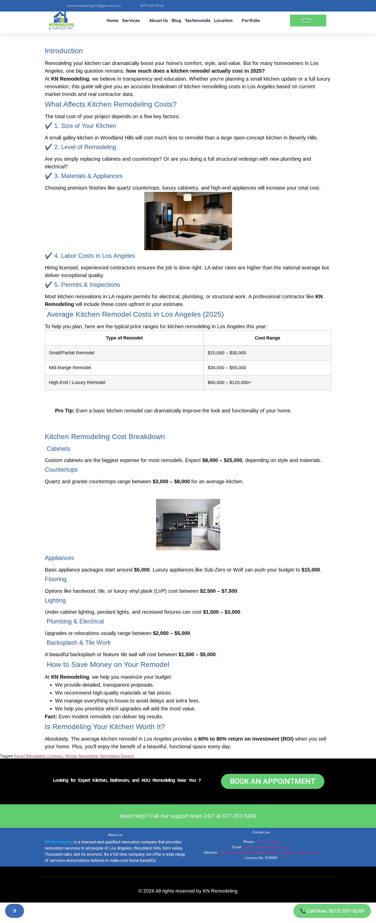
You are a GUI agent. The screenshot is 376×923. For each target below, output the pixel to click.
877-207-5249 (267, 842)
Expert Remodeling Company (38, 756)
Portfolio (251, 20)
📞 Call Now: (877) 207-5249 (332, 911)
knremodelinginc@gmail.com (266, 847)
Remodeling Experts (117, 756)
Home (112, 20)
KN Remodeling (59, 842)
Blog (176, 20)
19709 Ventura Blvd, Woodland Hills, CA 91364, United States (268, 852)
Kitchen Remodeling (81, 756)
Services (131, 20)
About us (158, 20)
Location (223, 20)
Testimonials (198, 20)
